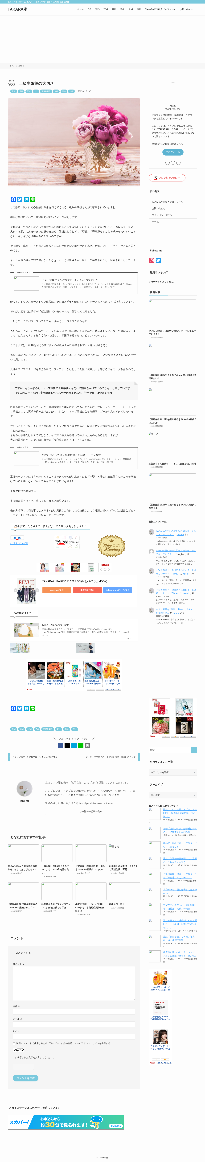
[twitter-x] (178, 2)
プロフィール (173, 152)
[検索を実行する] (194, 750)
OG (36, 91)
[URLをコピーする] (87, 745)
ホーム (155, 221)
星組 (29, 91)
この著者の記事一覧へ (90, 811)
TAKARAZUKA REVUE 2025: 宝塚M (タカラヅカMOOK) (74, 581)
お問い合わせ (158, 208)
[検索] (195, 2)
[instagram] (183, 2)
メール (17, 1019)
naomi (24, 800)
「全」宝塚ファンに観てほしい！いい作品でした (70, 280)
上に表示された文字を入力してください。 (34, 1057)
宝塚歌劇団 (46, 91)
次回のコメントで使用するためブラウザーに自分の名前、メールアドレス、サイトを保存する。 (64, 1043)
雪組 (21, 91)
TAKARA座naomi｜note (55, 625)
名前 (16, 1006)
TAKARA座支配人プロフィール (167, 202)
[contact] (191, 2)
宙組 (56, 91)
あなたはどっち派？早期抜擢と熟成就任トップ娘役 (71, 455)
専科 (64, 91)
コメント (19, 964)
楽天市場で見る (87, 590)
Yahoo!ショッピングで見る (118, 590)
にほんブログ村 (19, 543)
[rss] (187, 2)
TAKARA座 (17, 9)
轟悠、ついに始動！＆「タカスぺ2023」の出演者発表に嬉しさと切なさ (180, 813)
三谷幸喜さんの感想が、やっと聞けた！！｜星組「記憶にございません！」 (180, 924)
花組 (71, 91)
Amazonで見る (57, 590)
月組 (13, 91)
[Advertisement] (102, 39)
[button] (60, 745)
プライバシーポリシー (163, 215)
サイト (16, 1031)
